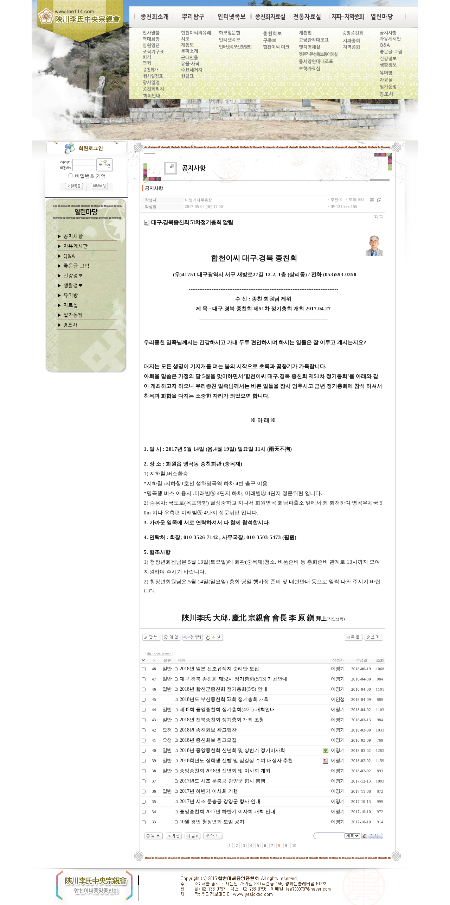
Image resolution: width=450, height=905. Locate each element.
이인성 (338, 699)
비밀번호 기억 (90, 176)
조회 (380, 660)
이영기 (338, 668)
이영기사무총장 (198, 200)
